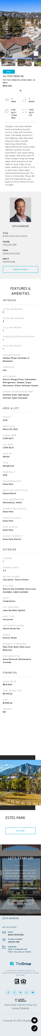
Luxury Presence (20, 1008)
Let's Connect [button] (20, 901)
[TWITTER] (26, 992)
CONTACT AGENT (20, 269)
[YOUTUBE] (33, 992)
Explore (20, 831)
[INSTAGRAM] (14, 992)
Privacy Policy (30, 1020)
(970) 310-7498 (10, 245)
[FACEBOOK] (8, 992)
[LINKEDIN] (20, 992)
